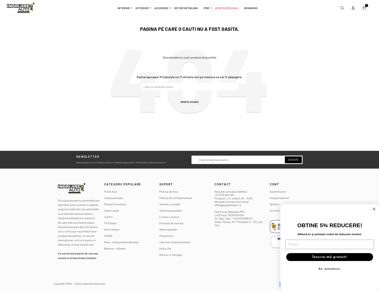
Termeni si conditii (169, 204)
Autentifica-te (278, 191)
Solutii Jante (111, 210)
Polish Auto (110, 191)
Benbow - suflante (114, 248)
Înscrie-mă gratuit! (329, 257)
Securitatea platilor (170, 210)
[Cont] (353, 8)
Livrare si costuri (169, 217)
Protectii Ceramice (115, 204)
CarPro (108, 217)
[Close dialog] (374, 209)
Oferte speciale (168, 229)
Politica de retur (168, 191)
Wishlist (274, 204)
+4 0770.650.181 (224, 195)
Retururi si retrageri (170, 254)
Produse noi (166, 235)
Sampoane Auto (113, 198)
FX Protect (110, 223)
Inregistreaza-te (279, 198)
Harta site (165, 248)
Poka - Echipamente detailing (121, 242)
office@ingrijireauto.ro (228, 205)
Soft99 (108, 235)
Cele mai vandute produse (174, 242)
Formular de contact (171, 223)
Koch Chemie (111, 229)
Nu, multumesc (330, 269)
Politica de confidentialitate (175, 198)
